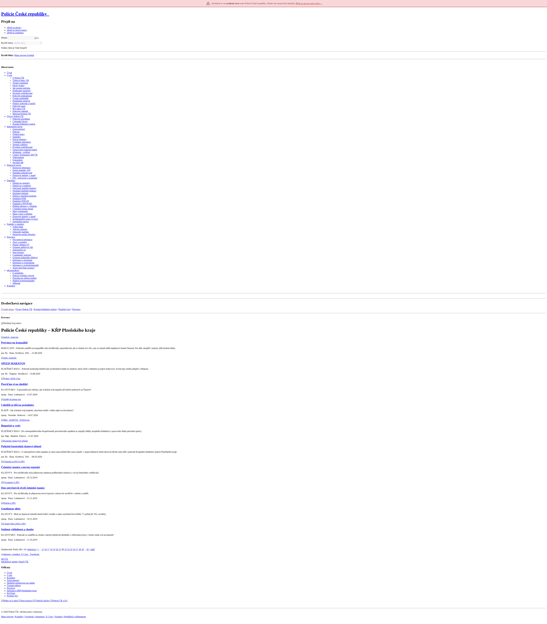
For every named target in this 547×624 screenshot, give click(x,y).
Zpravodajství (13, 580)
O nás (9, 575)
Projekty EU (12, 596)
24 (68, 549)
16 (45, 549)
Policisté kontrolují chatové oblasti (21, 446)
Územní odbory (14, 585)
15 (43, 549)
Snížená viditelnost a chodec (17, 529)
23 (65, 549)
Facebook (35, 554)
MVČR (4, 559)
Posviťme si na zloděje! (14, 384)
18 (51, 549)
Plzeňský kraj (64, 309)
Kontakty (11, 578)
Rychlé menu (7, 43)
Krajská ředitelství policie (45, 309)
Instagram (40, 616)
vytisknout (6, 554)
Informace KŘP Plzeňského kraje (22, 590)
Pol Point (11, 593)
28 (80, 549)
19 (54, 549)
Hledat (4, 38)
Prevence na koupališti (14, 342)
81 (88, 549)
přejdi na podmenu (15, 33)
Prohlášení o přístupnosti (75, 616)
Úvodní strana (7, 309)
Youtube (59, 616)
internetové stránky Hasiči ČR (14, 562)
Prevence (76, 309)
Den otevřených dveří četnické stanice (23, 487)
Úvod (9, 573)
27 (77, 549)
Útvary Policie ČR (24, 309)
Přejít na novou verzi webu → (309, 3)
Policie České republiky (24, 13)
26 (74, 549)
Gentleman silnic (11, 508)
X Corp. (25, 554)
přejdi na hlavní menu (16, 30)
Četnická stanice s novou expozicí (20, 467)
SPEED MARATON (13, 363)
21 (60, 549)
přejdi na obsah (14, 27)
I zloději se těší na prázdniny (17, 404)
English (30, 55)
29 (82, 549)
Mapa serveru (20, 55)
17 (48, 549)
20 (57, 549)
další (92, 549)
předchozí (31, 549)
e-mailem (16, 554)
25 (71, 549)
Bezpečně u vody (11, 425)
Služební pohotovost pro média (21, 583)
